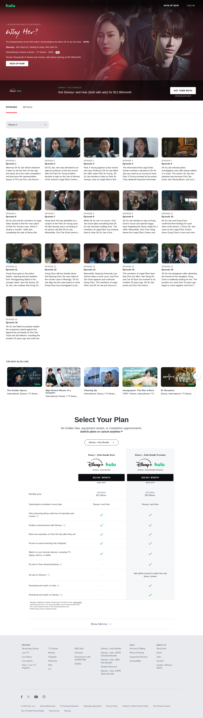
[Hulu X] (30, 697)
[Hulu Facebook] (24, 697)
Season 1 (12, 124)
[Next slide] (197, 375)
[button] (11, 106)
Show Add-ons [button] (99, 624)
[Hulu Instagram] (44, 697)
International (12, 52)
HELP (132, 645)
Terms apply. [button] (77, 602)
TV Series (41, 52)
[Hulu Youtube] (38, 697)
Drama (22, 52)
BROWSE (26, 645)
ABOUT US (161, 645)
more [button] (86, 42)
